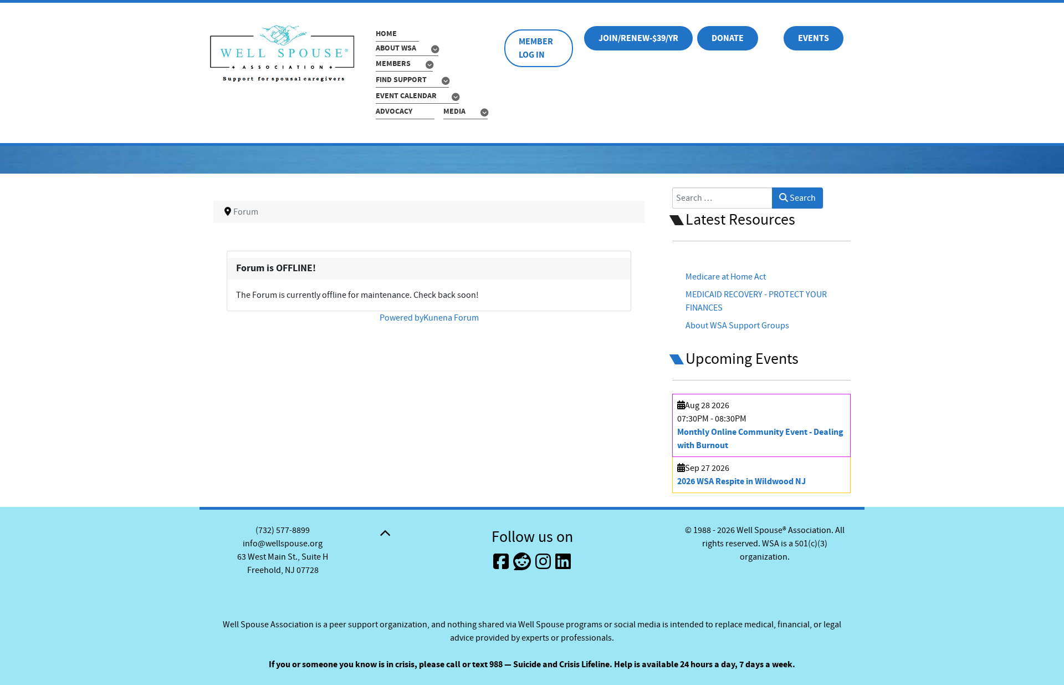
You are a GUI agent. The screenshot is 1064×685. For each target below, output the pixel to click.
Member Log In (536, 48)
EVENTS (813, 38)
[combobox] (722, 198)
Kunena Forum (451, 318)
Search (802, 198)
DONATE (728, 38)
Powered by (401, 318)
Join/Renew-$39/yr (638, 38)
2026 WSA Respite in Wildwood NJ (741, 481)
